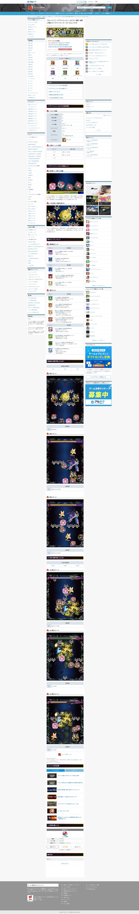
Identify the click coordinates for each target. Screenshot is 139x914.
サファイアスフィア (94, 221)
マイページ (88, 108)
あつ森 (91, 320)
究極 (64, 68)
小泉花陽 (30, 172)
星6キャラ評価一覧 (32, 206)
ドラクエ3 (92, 328)
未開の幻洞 (30, 43)
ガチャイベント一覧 (32, 272)
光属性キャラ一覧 (31, 218)
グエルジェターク (65, 75)
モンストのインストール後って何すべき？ (94, 117)
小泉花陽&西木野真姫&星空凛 (34, 158)
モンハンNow (92, 257)
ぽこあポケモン (93, 292)
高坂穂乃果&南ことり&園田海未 (34, 156)
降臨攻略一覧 (30, 34)
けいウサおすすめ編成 (90, 127)
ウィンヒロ (92, 249)
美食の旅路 (30, 69)
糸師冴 (29, 199)
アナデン (91, 245)
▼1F (53, 369)
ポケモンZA (92, 312)
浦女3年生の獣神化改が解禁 (66, 46)
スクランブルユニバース (33, 92)
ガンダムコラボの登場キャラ (92, 122)
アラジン (30, 191)
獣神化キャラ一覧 (31, 31)
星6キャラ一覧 (78, 13)
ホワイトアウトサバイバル (95, 269)
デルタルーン (92, 332)
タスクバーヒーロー (94, 300)
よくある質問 (30, 265)
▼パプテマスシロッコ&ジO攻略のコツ (57, 88)
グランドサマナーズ (94, 277)
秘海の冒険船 (30, 62)
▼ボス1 (53, 565)
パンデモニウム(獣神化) (60, 275)
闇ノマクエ (30, 90)
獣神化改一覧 (30, 29)
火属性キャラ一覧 (31, 211)
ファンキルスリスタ (94, 229)
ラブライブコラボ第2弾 (32, 281)
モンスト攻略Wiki (39, 7)
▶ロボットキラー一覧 (67, 125)
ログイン (109, 1)
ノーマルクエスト (31, 78)
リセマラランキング (32, 106)
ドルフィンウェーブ (94, 225)
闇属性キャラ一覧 (31, 220)
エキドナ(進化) (58, 282)
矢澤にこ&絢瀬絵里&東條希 (33, 161)
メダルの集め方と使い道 (67, 135)
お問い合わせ (66, 897)
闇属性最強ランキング (32, 118)
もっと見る (98, 74)
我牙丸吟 (30, 196)
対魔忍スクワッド (93, 233)
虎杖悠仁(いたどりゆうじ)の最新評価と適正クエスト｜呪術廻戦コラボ (98, 62)
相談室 (29, 263)
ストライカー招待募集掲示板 (92, 140)
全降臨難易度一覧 (31, 97)
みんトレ (91, 241)
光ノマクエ (30, 88)
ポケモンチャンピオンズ (95, 296)
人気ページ (74, 770)
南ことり (30, 182)
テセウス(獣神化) (58, 328)
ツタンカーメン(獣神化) (60, 342)
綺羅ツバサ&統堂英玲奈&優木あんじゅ (35, 146)
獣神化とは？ (30, 256)
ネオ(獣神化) (57, 348)
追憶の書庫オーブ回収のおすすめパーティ (96, 52)
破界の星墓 (30, 45)
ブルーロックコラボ (32, 284)
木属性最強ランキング (32, 113)
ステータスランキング (32, 125)
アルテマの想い (67, 887)
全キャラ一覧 (30, 204)
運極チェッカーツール (32, 234)
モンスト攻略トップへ (66, 754)
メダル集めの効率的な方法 (33, 258)
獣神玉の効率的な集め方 (33, 251)
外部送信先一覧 (91, 889)
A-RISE (51, 44)
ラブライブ (42, 13)
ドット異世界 (92, 265)
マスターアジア (52, 75)
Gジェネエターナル (94, 237)
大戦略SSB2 (92, 335)
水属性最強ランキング (32, 111)
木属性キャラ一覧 (31, 215)
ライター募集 (66, 903)
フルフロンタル (77, 65)
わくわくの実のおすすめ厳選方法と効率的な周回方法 (99, 47)
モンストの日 (30, 36)
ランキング (108, 115)
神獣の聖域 (30, 66)
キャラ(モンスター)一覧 (93, 58)
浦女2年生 (51, 46)
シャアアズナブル (65, 65)
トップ (32, 13)
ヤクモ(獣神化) (58, 297)
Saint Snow (55, 44)
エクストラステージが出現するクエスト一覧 (97, 55)
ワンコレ (91, 273)
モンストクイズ (31, 236)
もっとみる (98, 130)
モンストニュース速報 (32, 22)
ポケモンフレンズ (93, 261)
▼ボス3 (77, 565)
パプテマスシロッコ (77, 75)
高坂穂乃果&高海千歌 (64, 44)
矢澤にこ (30, 168)
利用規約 (65, 893)
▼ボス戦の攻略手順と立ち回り (55, 97)
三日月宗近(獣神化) (59, 335)
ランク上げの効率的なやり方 (34, 244)
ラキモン (97, 13)
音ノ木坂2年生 (52, 42)
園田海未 (30, 184)
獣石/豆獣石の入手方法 (32, 248)
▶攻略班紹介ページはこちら (65, 843)
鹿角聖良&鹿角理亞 (32, 144)
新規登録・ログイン (90, 106)
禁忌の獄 (30, 50)
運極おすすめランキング (33, 123)
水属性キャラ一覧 (31, 213)
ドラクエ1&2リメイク (94, 304)
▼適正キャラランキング (54, 91)
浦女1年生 (56, 46)
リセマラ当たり (69, 13)
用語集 (29, 260)
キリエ (29, 139)
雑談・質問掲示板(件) (32, 298)
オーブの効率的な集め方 (33, 253)
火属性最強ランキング (32, 109)
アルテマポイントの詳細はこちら (99, 377)
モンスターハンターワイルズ (96, 316)
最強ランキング (60, 13)
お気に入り (78, 846)
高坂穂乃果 (30, 175)
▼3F (77, 369)
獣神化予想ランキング (32, 120)
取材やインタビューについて (70, 889)
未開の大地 (30, 59)
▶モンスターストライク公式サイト (54, 762)
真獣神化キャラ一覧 (32, 27)
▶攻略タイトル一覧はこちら (98, 285)
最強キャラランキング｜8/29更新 (95, 68)
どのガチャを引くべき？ (33, 274)
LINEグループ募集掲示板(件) (33, 307)
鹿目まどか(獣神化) (59, 310)
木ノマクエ (30, 85)
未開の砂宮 (30, 57)
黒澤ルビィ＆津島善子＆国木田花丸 (35, 151)
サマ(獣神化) (57, 258)
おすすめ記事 (56, 770)
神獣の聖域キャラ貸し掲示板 (34, 302)
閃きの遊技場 (30, 76)
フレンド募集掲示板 (90, 151)
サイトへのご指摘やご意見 (33, 312)
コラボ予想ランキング (32, 130)
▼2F (65, 369)
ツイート (53, 846)
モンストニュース (51, 13)
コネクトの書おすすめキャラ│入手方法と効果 (97, 44)
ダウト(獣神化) (58, 268)
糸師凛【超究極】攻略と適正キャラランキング (97, 49)
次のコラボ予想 (88, 13)
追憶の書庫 (30, 71)
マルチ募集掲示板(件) (32, 300)
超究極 (52, 68)
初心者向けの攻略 (31, 241)
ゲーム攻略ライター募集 (93, 884)
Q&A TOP (88, 104)
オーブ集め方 (106, 13)
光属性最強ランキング (32, 116)
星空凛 (29, 177)
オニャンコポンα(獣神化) (60, 317)
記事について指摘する (66, 849)
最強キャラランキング (32, 104)
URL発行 (66, 846)
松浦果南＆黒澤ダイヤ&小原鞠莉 (34, 153)
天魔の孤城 (30, 47)
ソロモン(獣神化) (58, 304)
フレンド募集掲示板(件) (33, 309)
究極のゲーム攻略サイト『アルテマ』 (72, 884)
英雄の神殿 (30, 73)
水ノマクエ (30, 83)
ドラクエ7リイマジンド (95, 308)
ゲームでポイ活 (81, 1)
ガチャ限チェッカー (32, 232)
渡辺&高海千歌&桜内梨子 (33, 149)
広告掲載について (67, 895)
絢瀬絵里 (30, 170)
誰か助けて (88, 120)
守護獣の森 (30, 64)
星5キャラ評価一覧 (32, 208)
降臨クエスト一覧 (31, 95)
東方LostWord (93, 281)
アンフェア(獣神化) (59, 251)
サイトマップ (66, 899)
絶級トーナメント (31, 52)
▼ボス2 (65, 565)
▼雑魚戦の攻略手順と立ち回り (55, 94)
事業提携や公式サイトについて (70, 891)
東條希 (29, 187)
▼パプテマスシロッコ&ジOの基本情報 (57, 85)
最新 (104, 115)
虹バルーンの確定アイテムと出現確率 (95, 71)
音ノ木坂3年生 (66, 42)
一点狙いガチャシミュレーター (34, 276)
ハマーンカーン (52, 65)
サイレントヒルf (93, 324)
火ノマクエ (30, 81)
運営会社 (65, 901)
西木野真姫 (30, 180)
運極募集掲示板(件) (32, 305)
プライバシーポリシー (93, 887)
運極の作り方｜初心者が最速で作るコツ (36, 246)
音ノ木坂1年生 (59, 42)
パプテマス (68, 139)
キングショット (93, 253)
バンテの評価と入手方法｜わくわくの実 (96, 65)
